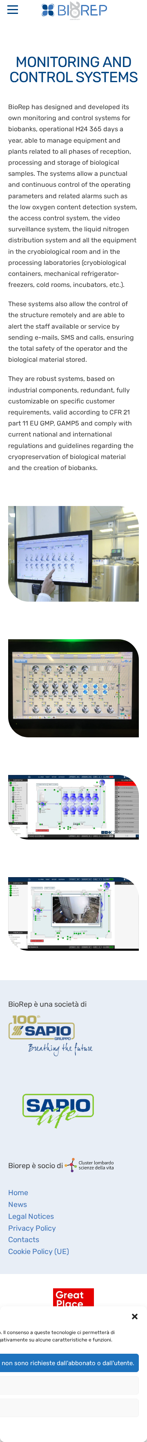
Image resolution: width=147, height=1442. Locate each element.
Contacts (23, 1239)
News (17, 1204)
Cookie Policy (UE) (38, 1251)
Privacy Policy (32, 1228)
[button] (135, 1316)
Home (18, 1192)
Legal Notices (31, 1216)
